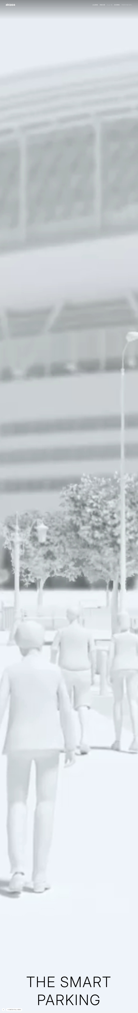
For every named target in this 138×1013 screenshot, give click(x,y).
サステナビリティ (127, 5)
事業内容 (102, 5)
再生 (3, 1009)
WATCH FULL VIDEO (15, 1009)
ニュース (109, 5)
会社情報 (95, 5)
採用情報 (117, 5)
